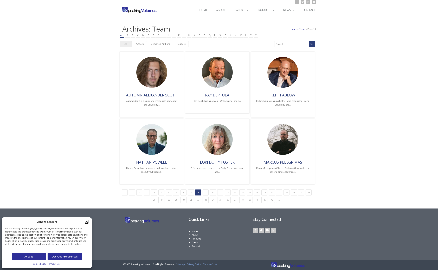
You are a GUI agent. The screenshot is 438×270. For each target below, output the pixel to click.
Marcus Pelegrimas (283, 162)
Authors (140, 43)
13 (220, 192)
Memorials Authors (160, 43)
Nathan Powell (151, 162)
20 (272, 192)
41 (264, 199)
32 (198, 199)
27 (161, 199)
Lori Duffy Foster (217, 162)
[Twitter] (302, 2)
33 (206, 199)
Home (195, 231)
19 (264, 192)
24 (301, 192)
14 (228, 192)
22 (287, 192)
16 (242, 192)
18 (257, 192)
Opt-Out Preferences (65, 256)
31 (191, 199)
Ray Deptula (217, 94)
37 (235, 199)
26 (154, 199)
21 (279, 192)
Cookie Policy (39, 263)
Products (196, 238)
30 (184, 199)
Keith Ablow (283, 94)
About (195, 234)
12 (213, 192)
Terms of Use (54, 263)
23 (294, 192)
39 (250, 199)
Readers (181, 43)
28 (169, 199)
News (195, 242)
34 (213, 199)
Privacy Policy (194, 264)
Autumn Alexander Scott (151, 94)
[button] (86, 222)
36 (228, 199)
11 (206, 192)
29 (176, 199)
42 (272, 199)
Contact (196, 246)
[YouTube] (314, 2)
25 (309, 192)
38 (242, 199)
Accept (28, 256)
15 (235, 192)
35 (220, 199)
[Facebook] (297, 2)
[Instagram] (308, 2)
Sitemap (180, 264)
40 (257, 199)
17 (250, 192)
